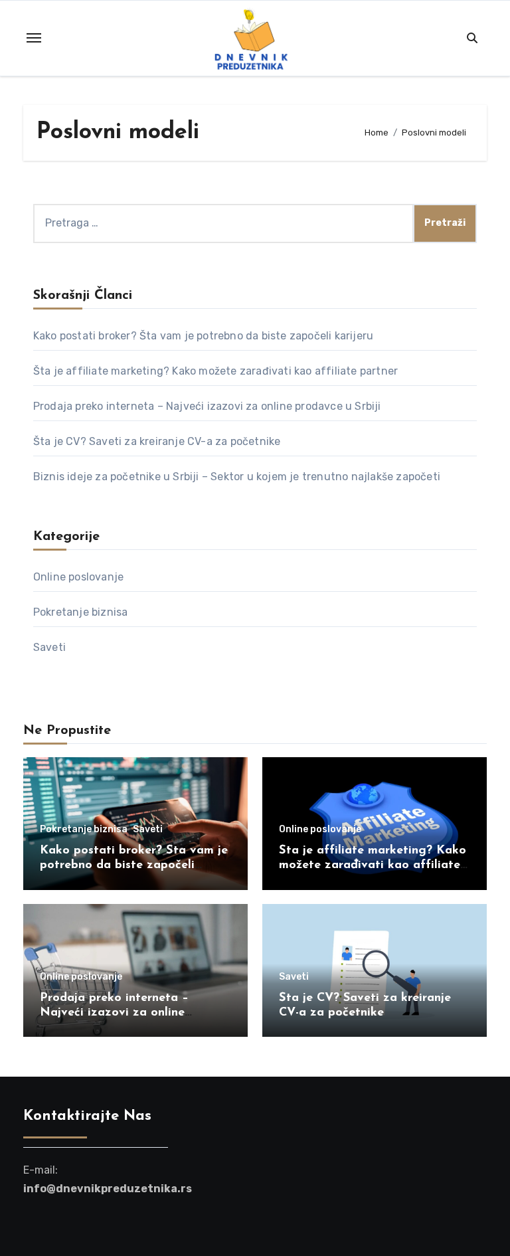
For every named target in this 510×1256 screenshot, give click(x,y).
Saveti (49, 647)
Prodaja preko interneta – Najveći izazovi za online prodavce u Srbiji (207, 406)
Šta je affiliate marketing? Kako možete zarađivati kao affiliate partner (215, 371)
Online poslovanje (78, 577)
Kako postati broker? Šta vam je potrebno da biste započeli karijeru (203, 335)
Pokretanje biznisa (80, 612)
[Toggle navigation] (33, 38)
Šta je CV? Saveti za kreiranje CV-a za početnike (157, 441)
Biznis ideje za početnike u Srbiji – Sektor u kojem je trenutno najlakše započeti (236, 476)
